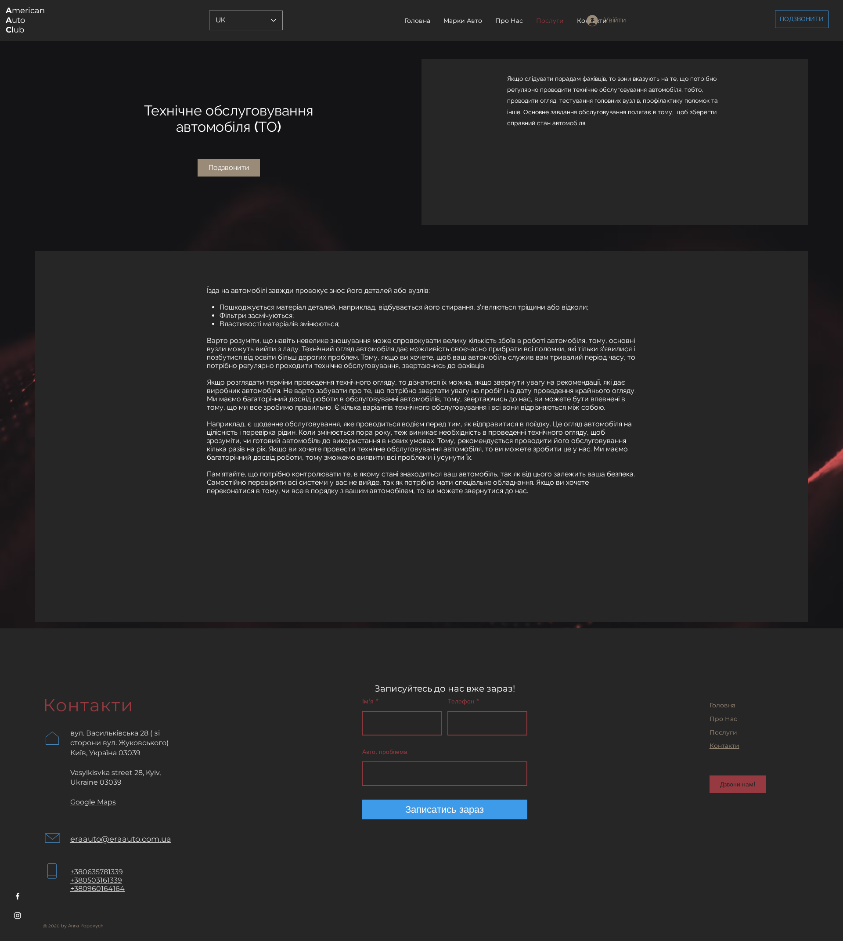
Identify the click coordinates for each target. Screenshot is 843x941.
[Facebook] (17, 896)
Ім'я (368, 701)
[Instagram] (17, 915)
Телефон (461, 701)
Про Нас (723, 719)
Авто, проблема (384, 752)
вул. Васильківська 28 (109, 733)
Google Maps (93, 802)
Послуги (723, 732)
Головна (722, 705)
